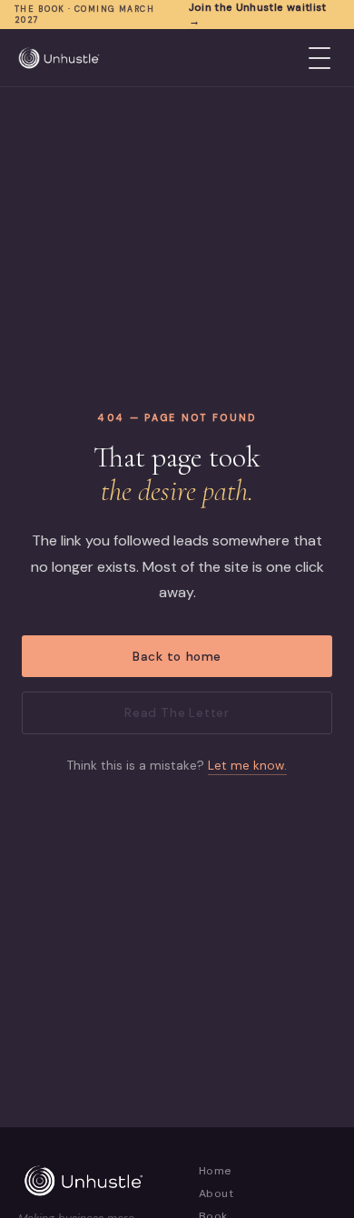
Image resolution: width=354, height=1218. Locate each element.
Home (215, 1171)
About (216, 1193)
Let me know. (247, 765)
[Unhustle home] (59, 58)
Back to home (177, 656)
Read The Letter (177, 713)
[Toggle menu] (319, 58)
